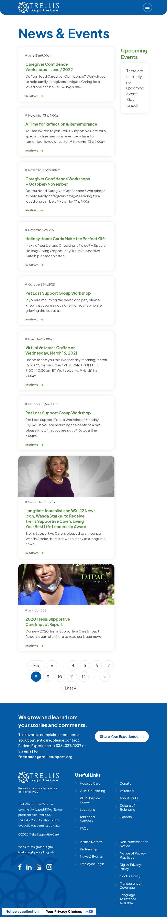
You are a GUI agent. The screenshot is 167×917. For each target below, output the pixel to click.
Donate (125, 783)
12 (85, 678)
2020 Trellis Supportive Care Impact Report (47, 622)
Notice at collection (22, 911)
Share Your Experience (119, 736)
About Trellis (129, 798)
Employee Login (92, 864)
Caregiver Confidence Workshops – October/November (57, 181)
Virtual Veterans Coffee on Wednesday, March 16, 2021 (51, 350)
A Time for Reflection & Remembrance (61, 124)
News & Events (91, 856)
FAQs (84, 828)
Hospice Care (90, 783)
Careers (126, 817)
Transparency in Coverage (131, 885)
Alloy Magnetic (46, 852)
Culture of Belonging (127, 807)
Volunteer (127, 791)
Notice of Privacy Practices (133, 855)
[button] (147, 7)
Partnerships (89, 849)
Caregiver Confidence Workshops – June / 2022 (49, 67)
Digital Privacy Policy (130, 866)
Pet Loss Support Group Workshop (58, 293)
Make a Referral (91, 842)
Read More (32, 96)
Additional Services (87, 819)
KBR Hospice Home (90, 800)
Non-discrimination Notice (134, 844)
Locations (87, 809)
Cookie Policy (130, 876)
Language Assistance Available (128, 899)
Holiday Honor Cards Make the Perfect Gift (65, 238)
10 (61, 678)
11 (73, 678)
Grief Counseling (92, 791)
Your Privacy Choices (64, 911)
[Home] (38, 7)
